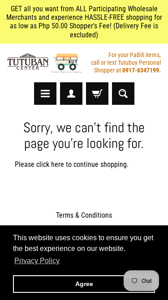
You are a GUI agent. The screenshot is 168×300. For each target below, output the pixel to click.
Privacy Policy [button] (37, 260)
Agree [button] (84, 283)
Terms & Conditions (84, 215)
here (57, 164)
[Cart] (97, 93)
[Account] (71, 93)
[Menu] (45, 93)
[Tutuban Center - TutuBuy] (45, 63)
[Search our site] (123, 93)
